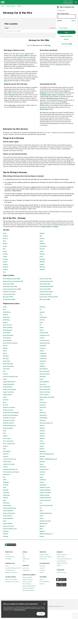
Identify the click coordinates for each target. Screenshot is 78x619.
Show (73, 20)
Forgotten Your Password (66, 36)
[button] (75, 2)
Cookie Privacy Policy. (19, 609)
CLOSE (41, 613)
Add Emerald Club (65, 44)
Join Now (66, 39)
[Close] (44, 604)
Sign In (66, 32)
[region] (24, 609)
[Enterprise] (2, 2)
